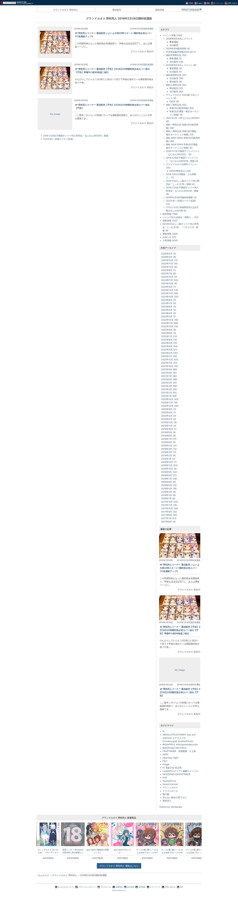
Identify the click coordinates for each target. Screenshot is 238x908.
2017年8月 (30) (169, 515)
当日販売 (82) (176, 91)
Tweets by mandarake (170, 806)
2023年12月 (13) (169, 290)
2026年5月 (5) (168, 253)
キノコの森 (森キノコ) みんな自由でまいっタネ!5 (197, 851)
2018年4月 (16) (169, 488)
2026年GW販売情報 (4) (178, 48)
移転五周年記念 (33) (176, 55)
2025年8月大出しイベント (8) (181, 65)
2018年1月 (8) (168, 498)
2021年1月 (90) (169, 396)
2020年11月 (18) (169, 402)
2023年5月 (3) (168, 310)
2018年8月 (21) (169, 475)
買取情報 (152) (170, 220)
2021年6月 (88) (169, 379)
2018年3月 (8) (168, 491)
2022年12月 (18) (169, 319)
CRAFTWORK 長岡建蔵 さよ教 (179, 751)
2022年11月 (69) (169, 323)
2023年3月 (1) (168, 316)
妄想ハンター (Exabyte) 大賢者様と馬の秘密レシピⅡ (72, 851)
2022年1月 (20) (169, 356)
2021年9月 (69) (169, 369)
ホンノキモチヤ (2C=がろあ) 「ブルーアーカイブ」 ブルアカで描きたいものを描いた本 (48, 851)
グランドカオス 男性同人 (65, 9)
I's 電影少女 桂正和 (172, 767)
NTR (165, 777)
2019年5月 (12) (169, 445)
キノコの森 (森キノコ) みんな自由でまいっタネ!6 (172, 851)
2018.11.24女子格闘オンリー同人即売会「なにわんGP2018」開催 (75, 135)
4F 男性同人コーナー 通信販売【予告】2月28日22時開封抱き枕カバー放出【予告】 (180, 692)
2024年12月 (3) (169, 276)
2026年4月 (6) (168, 257)
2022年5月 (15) (169, 343)
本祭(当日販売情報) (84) (181, 108)
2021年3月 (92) (169, 389)
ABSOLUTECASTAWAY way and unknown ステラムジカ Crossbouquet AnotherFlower (179, 738)
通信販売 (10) (176, 88)
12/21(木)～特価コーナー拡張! (58, 139)
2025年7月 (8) (168, 273)
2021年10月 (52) (169, 366)
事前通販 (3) (175, 68)
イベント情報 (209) (172, 35)
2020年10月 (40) (169, 405)
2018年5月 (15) (169, 485)
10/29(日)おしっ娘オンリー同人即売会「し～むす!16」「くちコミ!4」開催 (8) (181, 227)
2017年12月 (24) (169, 501)
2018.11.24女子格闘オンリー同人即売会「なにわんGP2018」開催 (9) (182, 190)
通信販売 (116, 9)
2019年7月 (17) (168, 439)
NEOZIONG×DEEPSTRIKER (176, 774)
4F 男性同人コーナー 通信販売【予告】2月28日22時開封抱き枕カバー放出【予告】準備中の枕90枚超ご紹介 (180, 630)
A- (164, 731)
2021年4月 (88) (169, 386)
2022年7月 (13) (169, 336)
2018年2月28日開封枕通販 (141, 28)
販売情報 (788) (170, 214)
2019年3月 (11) (168, 452)
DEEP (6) (174, 101)
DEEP (165, 754)
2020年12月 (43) (169, 399)
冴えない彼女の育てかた (175, 797)
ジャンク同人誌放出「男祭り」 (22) (180, 217)
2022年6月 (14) (169, 339)
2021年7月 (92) (169, 376)
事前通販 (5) (175, 58)
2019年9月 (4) (168, 432)
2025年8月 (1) (168, 270)
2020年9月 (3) (168, 409)
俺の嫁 (166, 794)
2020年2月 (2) (168, 419)
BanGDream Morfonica (174, 747)
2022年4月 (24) (169, 346)
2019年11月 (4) (168, 425)
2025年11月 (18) (169, 263)
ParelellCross (169, 781)
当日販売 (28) (176, 61)
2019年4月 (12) (169, 448)
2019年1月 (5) (168, 458)
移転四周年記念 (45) (176, 75)
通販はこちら (119, 865)
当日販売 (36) (176, 78)
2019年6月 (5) (168, 442)
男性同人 (167, 800)
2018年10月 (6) (169, 468)
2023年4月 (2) (168, 313)
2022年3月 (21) (169, 349)
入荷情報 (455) (170, 240)
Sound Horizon (170, 784)
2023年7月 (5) (168, 303)
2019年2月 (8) (168, 455)
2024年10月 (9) (169, 283)
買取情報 (159, 9)
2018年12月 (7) (169, 462)
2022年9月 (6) (168, 329)
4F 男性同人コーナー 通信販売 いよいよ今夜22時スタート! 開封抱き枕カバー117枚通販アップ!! (179, 568)
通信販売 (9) (175, 81)
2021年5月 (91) (169, 382)
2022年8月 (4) (168, 333)
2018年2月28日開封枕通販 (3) (181, 197)
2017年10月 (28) (169, 508)
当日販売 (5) (175, 71)
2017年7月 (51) (168, 518)
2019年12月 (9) (169, 422)
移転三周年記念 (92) (176, 85)
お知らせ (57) (169, 237)
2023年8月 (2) (168, 300)
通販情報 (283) (170, 233)
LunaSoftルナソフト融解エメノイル (180, 771)
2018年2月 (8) (168, 495)
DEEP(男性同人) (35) (180, 171)
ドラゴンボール (170, 790)
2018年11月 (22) (169, 465)
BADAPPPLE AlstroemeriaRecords (180, 744)
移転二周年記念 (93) (176, 104)
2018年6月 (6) (168, 482)
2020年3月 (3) (168, 415)
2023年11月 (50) (169, 293)
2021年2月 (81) (169, 392)
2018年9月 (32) (169, 472)
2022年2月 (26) (169, 353)
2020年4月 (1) (168, 412)
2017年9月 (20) (169, 511)
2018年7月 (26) (169, 478)
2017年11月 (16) (169, 505)
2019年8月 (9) (168, 435)
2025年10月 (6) (169, 266)
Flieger (166, 764)
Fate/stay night (170, 757)
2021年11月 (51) (169, 362)
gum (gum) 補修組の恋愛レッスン (98, 851)
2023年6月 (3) (168, 306)
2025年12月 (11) (169, 260)
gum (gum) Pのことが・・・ (122, 851)
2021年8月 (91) (169, 372)
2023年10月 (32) (169, 296)
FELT (165, 761)
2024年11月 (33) (169, 280)
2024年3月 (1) (168, 286)
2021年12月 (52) (169, 359)
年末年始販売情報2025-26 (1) (181, 51)
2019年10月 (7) (169, 429)
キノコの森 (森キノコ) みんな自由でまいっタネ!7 (147, 851)
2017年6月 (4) (168, 521)
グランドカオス (170, 787)
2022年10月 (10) (169, 326)
